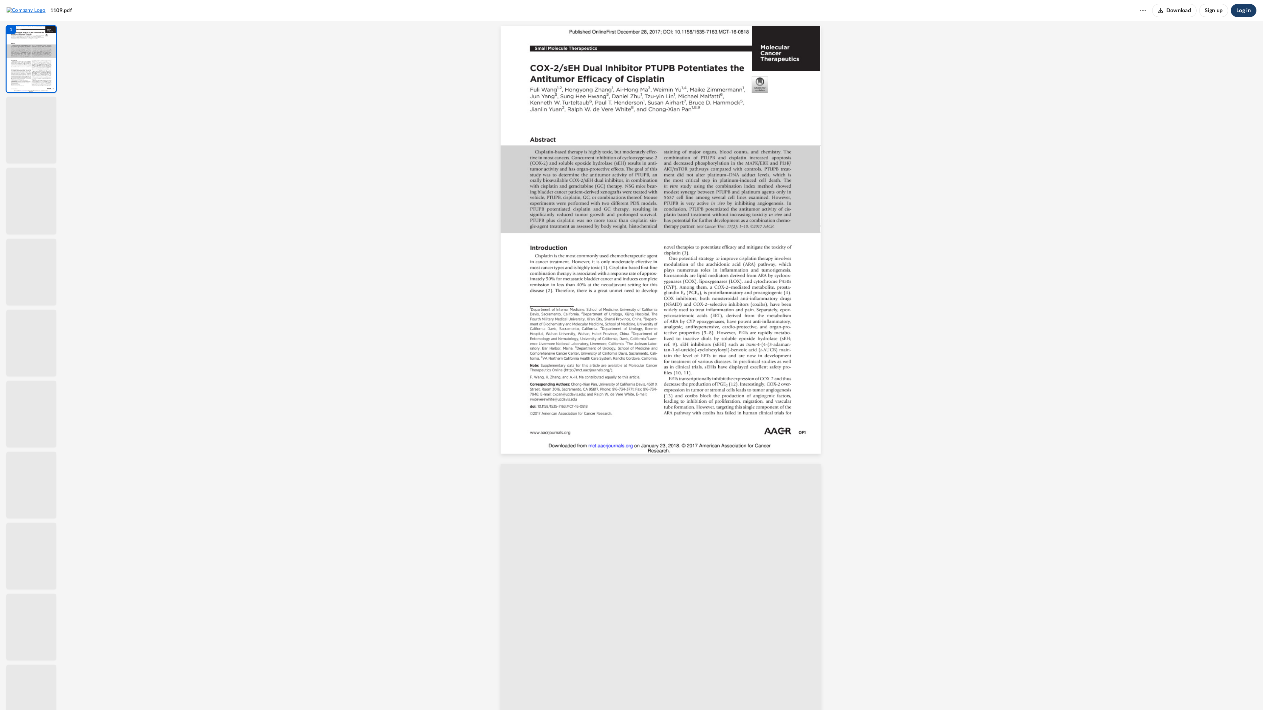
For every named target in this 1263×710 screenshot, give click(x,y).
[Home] (26, 10)
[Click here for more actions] (1143, 10)
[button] (31, 59)
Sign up (1214, 10)
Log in (1243, 10)
